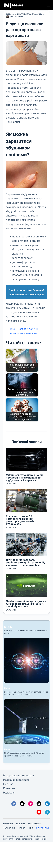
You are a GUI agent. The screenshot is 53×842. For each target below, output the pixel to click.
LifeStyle (21, 14)
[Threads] (39, 803)
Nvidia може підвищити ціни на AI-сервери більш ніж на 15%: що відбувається (26, 604)
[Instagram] (30, 803)
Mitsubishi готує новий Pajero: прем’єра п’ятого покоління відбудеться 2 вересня (25, 477)
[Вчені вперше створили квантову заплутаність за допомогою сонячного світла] (26, 660)
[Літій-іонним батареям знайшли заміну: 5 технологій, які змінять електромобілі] (26, 544)
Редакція (9, 792)
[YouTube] (39, 812)
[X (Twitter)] (22, 803)
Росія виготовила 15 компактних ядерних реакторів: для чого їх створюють (20, 520)
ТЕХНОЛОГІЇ (9, 828)
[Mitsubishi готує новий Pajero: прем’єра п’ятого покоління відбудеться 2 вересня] (26, 459)
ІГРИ (31, 828)
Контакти (9, 788)
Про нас (8, 784)
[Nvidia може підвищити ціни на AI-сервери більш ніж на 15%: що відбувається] (26, 585)
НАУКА (7, 688)
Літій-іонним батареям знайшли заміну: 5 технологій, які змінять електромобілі (25, 562)
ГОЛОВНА (8, 823)
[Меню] (48, 5)
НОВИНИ (20, 823)
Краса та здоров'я (34, 14)
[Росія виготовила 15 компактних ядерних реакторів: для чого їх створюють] (26, 500)
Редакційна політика (16, 779)
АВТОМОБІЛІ (34, 823)
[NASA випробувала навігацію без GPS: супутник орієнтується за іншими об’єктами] (26, 721)
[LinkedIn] (47, 803)
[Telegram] (47, 812)
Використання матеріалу (18, 775)
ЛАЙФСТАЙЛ (42, 828)
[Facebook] (13, 803)
